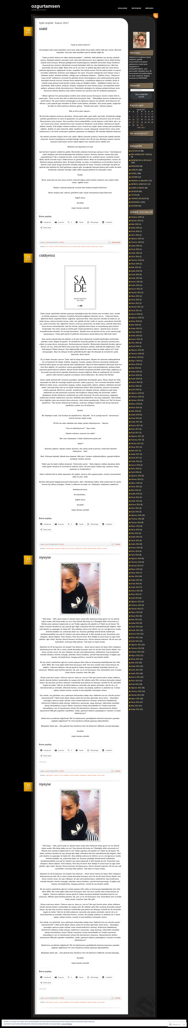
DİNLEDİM (135, 166)
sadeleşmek (83, 775)
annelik (56, 246)
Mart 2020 (135, 325)
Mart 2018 (135, 411)
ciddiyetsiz (47, 255)
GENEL (62, 242)
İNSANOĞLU (136, 202)
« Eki (138, 128)
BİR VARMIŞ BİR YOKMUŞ (141, 154)
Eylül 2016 (135, 472)
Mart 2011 (134, 706)
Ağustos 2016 (136, 476)
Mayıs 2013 (135, 612)
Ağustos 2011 (136, 688)
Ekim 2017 (135, 429)
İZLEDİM (134, 206)
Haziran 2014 (136, 566)
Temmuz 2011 (136, 691)
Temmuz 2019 (136, 354)
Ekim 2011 (135, 681)
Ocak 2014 (135, 584)
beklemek (78, 548)
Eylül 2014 (135, 555)
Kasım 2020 (135, 314)
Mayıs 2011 (135, 699)
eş (70, 246)
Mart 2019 (135, 368)
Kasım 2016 (135, 465)
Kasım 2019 (135, 339)
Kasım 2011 (135, 677)
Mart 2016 (135, 490)
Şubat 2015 (135, 537)
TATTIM (134, 195)
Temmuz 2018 (136, 397)
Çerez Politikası (66, 1024)
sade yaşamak (74, 775)
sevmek (104, 548)
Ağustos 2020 (136, 318)
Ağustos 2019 (136, 350)
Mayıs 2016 (135, 483)
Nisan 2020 (135, 321)
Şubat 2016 (135, 494)
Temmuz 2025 (136, 242)
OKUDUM (134, 191)
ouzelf (46, 242)
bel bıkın (66, 246)
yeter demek (101, 775)
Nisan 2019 (135, 364)
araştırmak (58, 548)
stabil (43, 29)
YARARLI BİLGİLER (138, 199)
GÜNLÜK (134, 170)
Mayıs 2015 (135, 526)
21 (133, 122)
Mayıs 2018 (135, 404)
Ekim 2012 (135, 637)
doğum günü (49, 775)
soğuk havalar (85, 246)
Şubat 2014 (135, 580)
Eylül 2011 (135, 684)
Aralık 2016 (135, 461)
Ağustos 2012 (136, 645)
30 (142, 125)
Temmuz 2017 (136, 440)
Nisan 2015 (135, 530)
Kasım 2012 (135, 634)
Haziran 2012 (136, 652)
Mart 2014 (135, 576)
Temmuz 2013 (136, 605)
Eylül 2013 (135, 598)
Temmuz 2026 (136, 217)
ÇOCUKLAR (135, 151)
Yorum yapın (116, 242)
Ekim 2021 (135, 303)
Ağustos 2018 (136, 393)
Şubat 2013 (135, 623)
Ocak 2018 (135, 418)
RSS (155, 16)
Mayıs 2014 (135, 569)
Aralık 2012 (135, 630)
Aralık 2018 (135, 379)
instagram (136, 8)
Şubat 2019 (135, 372)
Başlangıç (122, 8)
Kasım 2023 (135, 282)
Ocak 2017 (135, 458)
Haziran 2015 (136, 522)
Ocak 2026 (135, 231)
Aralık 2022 (135, 285)
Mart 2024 (135, 267)
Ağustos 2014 (136, 558)
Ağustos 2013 (136, 602)
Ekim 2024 (135, 257)
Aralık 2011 (135, 673)
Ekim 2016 (135, 469)
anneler (51, 246)
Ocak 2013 (135, 627)
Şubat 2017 (135, 454)
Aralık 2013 (135, 587)
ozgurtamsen (45, 6)
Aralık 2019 (135, 336)
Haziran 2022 (136, 292)
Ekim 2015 (135, 508)
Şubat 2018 (135, 415)
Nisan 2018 (135, 407)
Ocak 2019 (135, 375)
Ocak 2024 (135, 275)
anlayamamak (50, 548)
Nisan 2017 (135, 447)
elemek (56, 775)
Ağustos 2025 (136, 239)
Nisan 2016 (135, 487)
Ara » (143, 128)
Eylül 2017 (135, 433)
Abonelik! (135, 85)
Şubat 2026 (135, 228)
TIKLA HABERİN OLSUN (141, 96)
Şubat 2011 (135, 709)
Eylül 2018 (135, 390)
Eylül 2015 (135, 512)
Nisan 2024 (135, 264)
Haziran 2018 (136, 400)
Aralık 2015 (135, 501)
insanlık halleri (76, 246)
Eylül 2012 (135, 641)
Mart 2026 (135, 224)
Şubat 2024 (135, 271)
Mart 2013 (135, 620)
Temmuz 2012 (136, 648)
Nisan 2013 (135, 616)
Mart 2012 (135, 663)
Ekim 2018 (135, 386)
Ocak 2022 (135, 300)
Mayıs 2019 (135, 361)
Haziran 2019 (136, 357)
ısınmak (100, 246)
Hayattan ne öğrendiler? (140, 181)
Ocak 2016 (135, 497)
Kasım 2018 (135, 382)
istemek (99, 548)
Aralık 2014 (135, 544)
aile (47, 246)
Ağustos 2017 (136, 436)
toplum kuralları (92, 775)
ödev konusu (71, 548)
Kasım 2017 (135, 425)
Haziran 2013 (136, 609)
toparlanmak (94, 246)
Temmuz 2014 (136, 562)
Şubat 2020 (135, 328)
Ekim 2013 (135, 594)
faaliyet (89, 548)
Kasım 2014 (135, 548)
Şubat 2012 (135, 666)
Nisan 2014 (135, 573)
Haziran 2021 (136, 307)
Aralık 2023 (135, 278)
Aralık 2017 (135, 422)
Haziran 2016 (136, 479)
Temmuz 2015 (136, 519)
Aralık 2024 (135, 253)
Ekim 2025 (135, 235)
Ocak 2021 (135, 310)
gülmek (94, 548)
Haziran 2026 (136, 221)
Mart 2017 (135, 451)
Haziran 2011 (136, 695)
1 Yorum (117, 544)
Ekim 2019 (135, 343)
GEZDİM (134, 177)
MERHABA (149, 8)
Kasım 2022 (135, 289)
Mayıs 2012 (135, 655)
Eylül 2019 (135, 346)
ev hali (61, 775)
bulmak (84, 548)
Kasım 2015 (135, 505)
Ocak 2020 (135, 332)
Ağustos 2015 (136, 515)
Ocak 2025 (135, 249)
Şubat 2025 (135, 246)
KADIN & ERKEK (137, 188)
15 (138, 119)
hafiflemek (67, 775)
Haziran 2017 (136, 443)
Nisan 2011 (135, 702)
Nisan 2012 (135, 659)
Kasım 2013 (135, 591)
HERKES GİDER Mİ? (139, 184)
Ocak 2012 (135, 670)
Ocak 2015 (135, 540)
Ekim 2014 (135, 551)
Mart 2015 (135, 533)
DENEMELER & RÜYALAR (141, 160)
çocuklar (61, 246)
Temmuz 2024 (136, 260)
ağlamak (64, 548)
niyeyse (45, 557)
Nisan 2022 (135, 296)
